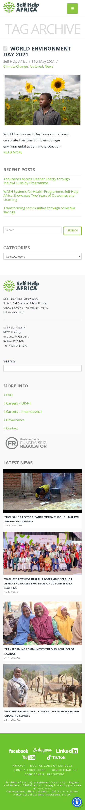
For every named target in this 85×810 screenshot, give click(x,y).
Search (72, 230)
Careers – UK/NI (18, 403)
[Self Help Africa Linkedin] (66, 750)
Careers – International (24, 412)
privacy (18, 765)
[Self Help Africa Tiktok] (56, 756)
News (49, 66)
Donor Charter (64, 770)
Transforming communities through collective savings (39, 210)
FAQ (9, 395)
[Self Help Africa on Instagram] (42, 750)
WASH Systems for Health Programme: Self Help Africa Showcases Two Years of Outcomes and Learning (40, 195)
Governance (15, 420)
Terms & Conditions (29, 770)
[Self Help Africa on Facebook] (18, 750)
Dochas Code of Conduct (51, 765)
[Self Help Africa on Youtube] (29, 756)
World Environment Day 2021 (37, 51)
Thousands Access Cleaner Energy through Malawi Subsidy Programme (36, 181)
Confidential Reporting (45, 774)
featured (36, 66)
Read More (12, 152)
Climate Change (15, 66)
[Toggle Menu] (72, 8)
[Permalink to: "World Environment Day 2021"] (42, 100)
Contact (12, 428)
